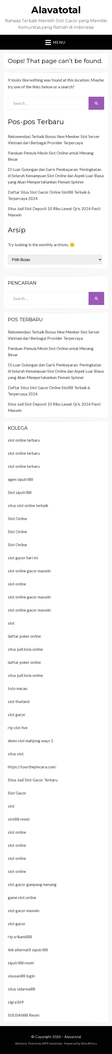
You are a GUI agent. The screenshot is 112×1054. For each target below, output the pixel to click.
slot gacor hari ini (23, 557)
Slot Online (17, 518)
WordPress (89, 1043)
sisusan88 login (21, 976)
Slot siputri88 (20, 492)
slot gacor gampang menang (32, 884)
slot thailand (18, 701)
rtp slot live (18, 727)
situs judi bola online (25, 649)
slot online (17, 583)
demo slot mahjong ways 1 (30, 740)
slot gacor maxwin (23, 910)
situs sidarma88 (21, 989)
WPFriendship (52, 1043)
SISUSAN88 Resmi (23, 1015)
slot (11, 623)
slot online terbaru (24, 440)
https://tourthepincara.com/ (32, 766)
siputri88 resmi (21, 962)
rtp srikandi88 (20, 936)
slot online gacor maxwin (29, 570)
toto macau (17, 688)
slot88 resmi (18, 819)
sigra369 (16, 1002)
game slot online (22, 897)
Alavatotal (56, 10)
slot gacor (17, 714)
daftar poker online (24, 636)
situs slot (16, 753)
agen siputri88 (20, 479)
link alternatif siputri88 (28, 949)
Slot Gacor (17, 793)
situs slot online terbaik (28, 505)
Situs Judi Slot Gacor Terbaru (33, 779)
